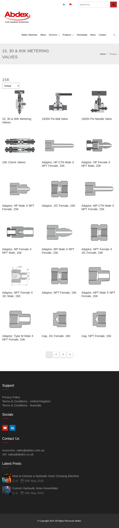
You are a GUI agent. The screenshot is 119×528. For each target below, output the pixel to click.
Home (103, 54)
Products (67, 35)
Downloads (82, 35)
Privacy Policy (11, 397)
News (93, 35)
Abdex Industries (29, 35)
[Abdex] (16, 17)
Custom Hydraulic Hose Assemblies (35, 488)
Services (53, 35)
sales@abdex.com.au (30, 450)
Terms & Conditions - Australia (21, 405)
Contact (102, 35)
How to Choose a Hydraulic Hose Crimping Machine (45, 476)
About (43, 35)
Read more (20, 102)
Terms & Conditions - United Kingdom (26, 401)
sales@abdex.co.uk (20, 454)
